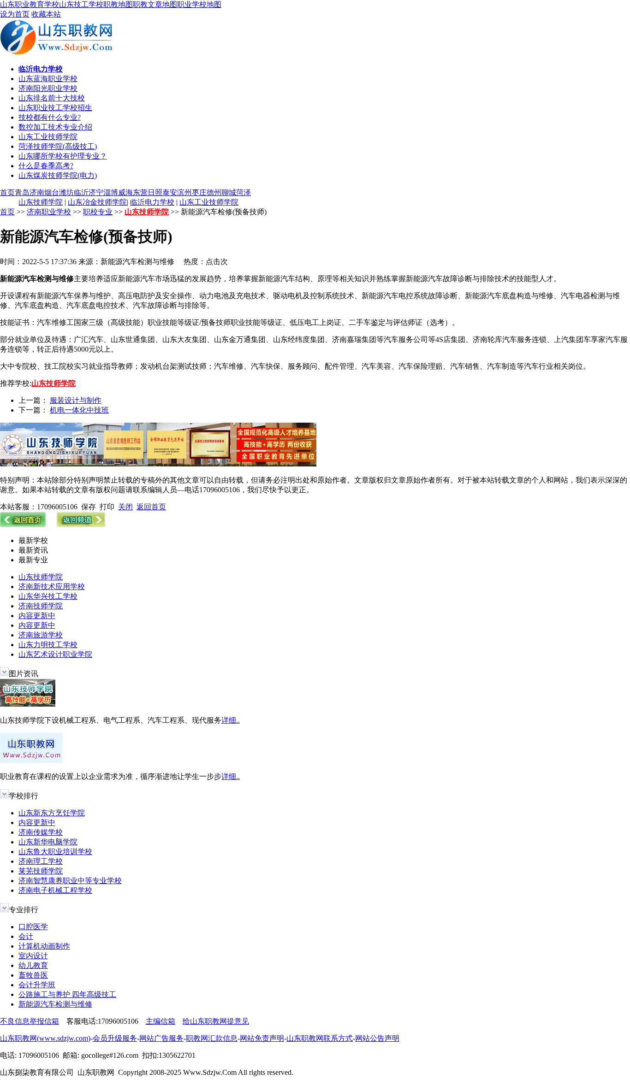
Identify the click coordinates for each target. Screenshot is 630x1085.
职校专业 (98, 212)
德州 (214, 192)
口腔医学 (33, 927)
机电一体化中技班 (79, 410)
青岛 (22, 192)
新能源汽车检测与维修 (55, 1004)
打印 (107, 507)
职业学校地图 (199, 4)
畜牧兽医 (33, 975)
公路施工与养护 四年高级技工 (67, 994)
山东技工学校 (81, 4)
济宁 (96, 192)
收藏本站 (46, 14)
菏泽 (243, 192)
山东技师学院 (40, 202)
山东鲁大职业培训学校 (55, 851)
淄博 (110, 192)
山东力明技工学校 (47, 645)
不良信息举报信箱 (29, 1021)
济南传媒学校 (40, 832)
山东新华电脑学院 (47, 842)
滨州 (184, 192)
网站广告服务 (161, 1038)
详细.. (230, 720)
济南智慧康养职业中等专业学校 (70, 881)
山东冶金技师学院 (97, 202)
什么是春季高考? (45, 166)
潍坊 (66, 192)
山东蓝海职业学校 (47, 79)
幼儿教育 (33, 965)
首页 (7, 192)
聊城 (228, 192)
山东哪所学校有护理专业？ (62, 156)
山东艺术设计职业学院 (55, 654)
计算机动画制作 (44, 946)
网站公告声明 (377, 1038)
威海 (125, 192)
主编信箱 (160, 1021)
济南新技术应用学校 (51, 586)
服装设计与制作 (75, 400)
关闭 (125, 507)
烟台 (51, 192)
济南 (37, 192)
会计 (25, 936)
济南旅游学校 (40, 635)
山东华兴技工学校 (47, 596)
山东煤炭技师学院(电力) (57, 175)
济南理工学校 (40, 861)
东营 (140, 192)
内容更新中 (36, 615)
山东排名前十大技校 (51, 98)
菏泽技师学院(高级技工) (57, 146)
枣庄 (199, 192)
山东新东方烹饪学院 (51, 813)
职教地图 (118, 4)
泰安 (169, 192)
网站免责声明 (262, 1038)
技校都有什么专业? (49, 117)
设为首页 (15, 14)
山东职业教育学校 (29, 4)
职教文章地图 (155, 4)
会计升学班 (36, 985)
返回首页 (151, 507)
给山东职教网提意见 (216, 1021)
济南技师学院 (40, 606)
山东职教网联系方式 (319, 1038)
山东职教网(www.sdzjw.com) (45, 1038)
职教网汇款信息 (212, 1038)
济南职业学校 (49, 212)
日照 (155, 192)
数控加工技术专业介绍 (55, 127)
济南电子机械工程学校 (55, 890)
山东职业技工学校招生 (55, 108)
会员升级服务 (115, 1038)
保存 (88, 507)
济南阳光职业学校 (47, 88)
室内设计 (33, 956)
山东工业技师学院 (47, 137)
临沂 (81, 192)
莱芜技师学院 (40, 871)
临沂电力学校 (152, 202)
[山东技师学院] (158, 464)
